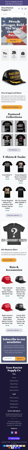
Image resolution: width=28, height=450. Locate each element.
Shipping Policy (14, 380)
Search (14, 377)
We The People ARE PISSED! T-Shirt (21, 202)
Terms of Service (14, 390)
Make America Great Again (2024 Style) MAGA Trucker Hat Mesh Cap (7, 319)
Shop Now (13, 40)
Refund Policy (14, 384)
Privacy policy (14, 401)
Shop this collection (13, 215)
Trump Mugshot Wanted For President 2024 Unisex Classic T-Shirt (7, 204)
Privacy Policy (14, 387)
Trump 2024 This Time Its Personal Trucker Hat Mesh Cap (21, 319)
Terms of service (14, 397)
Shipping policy (14, 404)
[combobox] (11, 14)
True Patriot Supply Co (7, 9)
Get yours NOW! (8, 260)
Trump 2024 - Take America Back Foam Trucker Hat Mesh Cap (21, 292)
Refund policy (14, 407)
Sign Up (19, 358)
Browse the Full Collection (11, 107)
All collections (13, 150)
